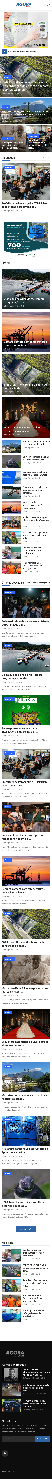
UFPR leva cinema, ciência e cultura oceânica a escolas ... (23, 1204)
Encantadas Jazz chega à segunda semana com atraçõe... (35, 490)
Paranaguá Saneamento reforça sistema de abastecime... (34, 1313)
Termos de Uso (8, 1471)
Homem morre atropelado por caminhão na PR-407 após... (36, 1372)
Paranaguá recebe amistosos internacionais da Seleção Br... (20, 729)
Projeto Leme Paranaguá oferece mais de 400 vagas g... (36, 520)
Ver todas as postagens (37, 583)
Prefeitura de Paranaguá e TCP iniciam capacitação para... (37, 144)
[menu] (3, 5)
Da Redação (27, 1378)
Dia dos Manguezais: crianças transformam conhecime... (33, 550)
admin (5, 93)
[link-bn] (26, 240)
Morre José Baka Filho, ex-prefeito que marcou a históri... (25, 989)
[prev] (43, 51)
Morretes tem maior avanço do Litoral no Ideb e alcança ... (25, 1097)
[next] (48, 51)
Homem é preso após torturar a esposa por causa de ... (34, 1403)
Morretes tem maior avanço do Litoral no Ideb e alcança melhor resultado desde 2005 (25, 114)
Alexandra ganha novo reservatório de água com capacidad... (25, 1150)
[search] (48, 5)
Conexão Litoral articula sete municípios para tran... (36, 473)
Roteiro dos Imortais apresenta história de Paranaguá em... (25, 622)
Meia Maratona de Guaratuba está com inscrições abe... (32, 566)
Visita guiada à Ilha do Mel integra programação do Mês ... (22, 676)
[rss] (5, 1453)
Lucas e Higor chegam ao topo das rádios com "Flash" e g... (22, 837)
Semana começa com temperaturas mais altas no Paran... (25, 343)
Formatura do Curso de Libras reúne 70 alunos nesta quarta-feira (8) (24, 51)
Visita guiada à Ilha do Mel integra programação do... (24, 300)
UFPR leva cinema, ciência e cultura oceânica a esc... (36, 458)
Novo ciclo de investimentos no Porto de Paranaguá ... (36, 505)
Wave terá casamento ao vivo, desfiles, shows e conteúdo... (25, 1043)
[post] (26, 76)
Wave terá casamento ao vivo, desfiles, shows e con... (22, 429)
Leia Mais (24, 1229)
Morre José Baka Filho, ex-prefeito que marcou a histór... (12, 145)
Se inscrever (42, 1438)
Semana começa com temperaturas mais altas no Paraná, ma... (23, 890)
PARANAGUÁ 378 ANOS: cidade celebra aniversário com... (35, 1268)
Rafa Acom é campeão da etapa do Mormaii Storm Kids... (35, 535)
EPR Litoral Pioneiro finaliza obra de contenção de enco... (23, 944)
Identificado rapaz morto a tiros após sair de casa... (36, 1388)
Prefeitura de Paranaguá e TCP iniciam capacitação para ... (25, 783)
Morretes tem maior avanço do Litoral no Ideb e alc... (36, 443)
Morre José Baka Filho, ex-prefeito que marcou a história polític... (25, 205)
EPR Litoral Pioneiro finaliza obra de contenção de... (25, 386)
